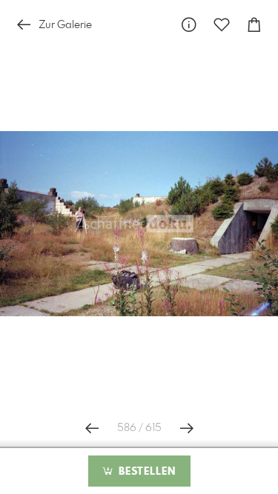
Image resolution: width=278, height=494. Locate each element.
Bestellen (145, 472)
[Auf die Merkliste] (222, 25)
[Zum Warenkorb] (254, 25)
